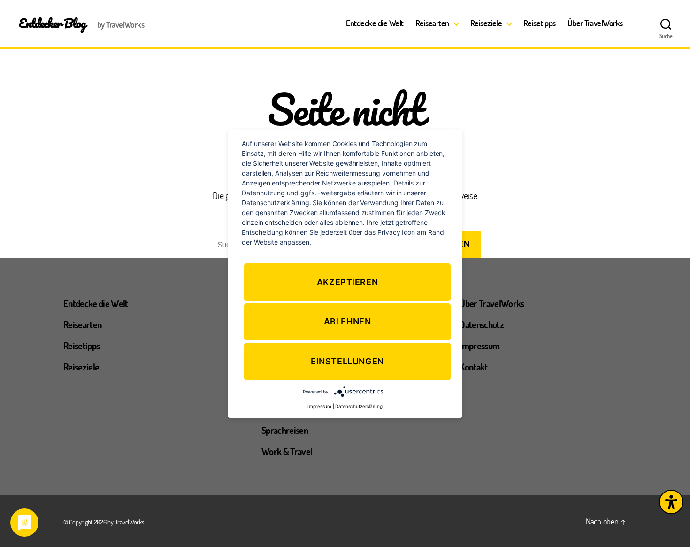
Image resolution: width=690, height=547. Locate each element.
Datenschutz (482, 324)
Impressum (479, 345)
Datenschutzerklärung (359, 405)
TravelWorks (129, 521)
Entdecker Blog (52, 23)
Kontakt (473, 367)
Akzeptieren (347, 281)
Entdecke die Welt (375, 23)
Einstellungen (347, 361)
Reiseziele (486, 23)
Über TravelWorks (595, 23)
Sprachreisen (284, 430)
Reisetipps (539, 23)
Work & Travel (286, 451)
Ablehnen (347, 321)
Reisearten (432, 23)
